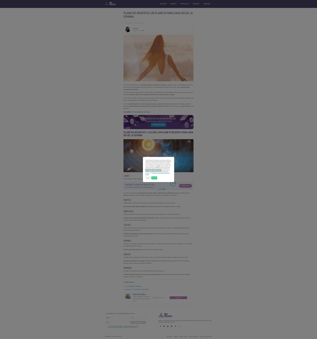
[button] (148, 177)
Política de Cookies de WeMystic (153, 170)
